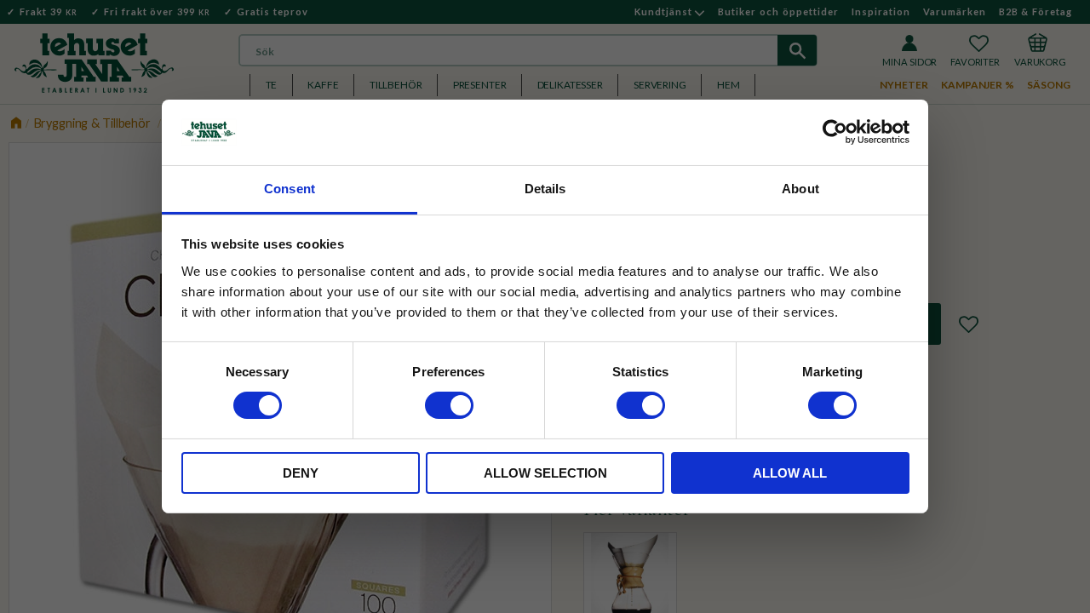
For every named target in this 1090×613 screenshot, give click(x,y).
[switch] (449, 405)
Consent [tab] (289, 188)
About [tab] (800, 188)
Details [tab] (545, 188)
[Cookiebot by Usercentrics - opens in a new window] (834, 132)
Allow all (790, 473)
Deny (300, 473)
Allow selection (545, 473)
